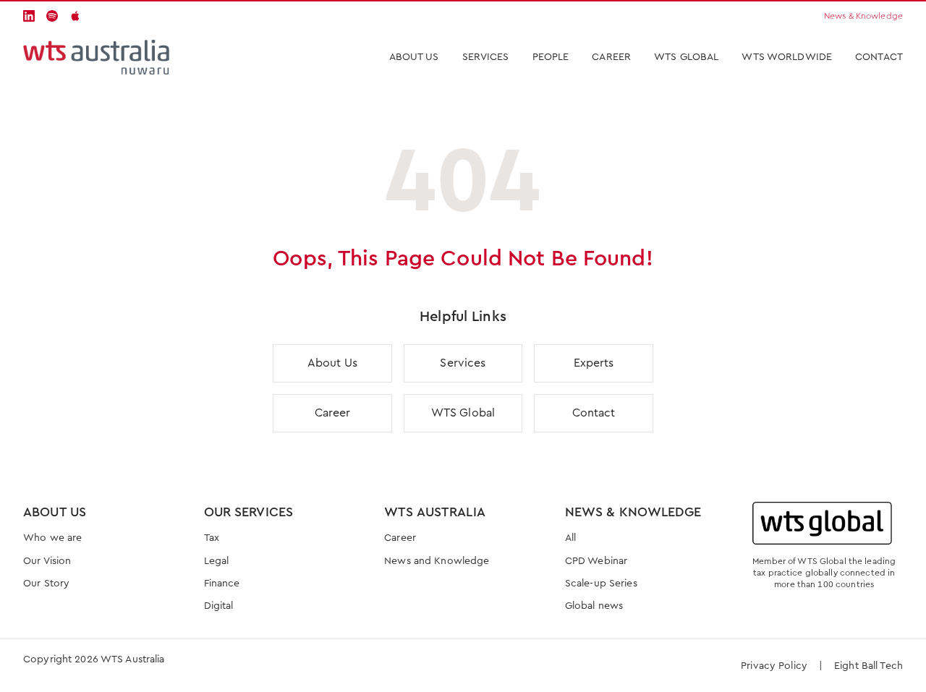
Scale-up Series (601, 583)
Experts (594, 363)
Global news (594, 606)
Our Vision (47, 561)
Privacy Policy (774, 666)
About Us (414, 57)
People (550, 57)
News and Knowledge (436, 561)
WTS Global (686, 57)
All (570, 538)
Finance (222, 583)
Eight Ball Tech (868, 666)
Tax (211, 538)
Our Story (46, 583)
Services (462, 363)
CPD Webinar (596, 561)
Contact (879, 57)
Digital (219, 606)
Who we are (52, 538)
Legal (216, 561)
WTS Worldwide (787, 57)
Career (611, 57)
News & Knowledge (863, 16)
